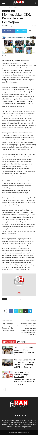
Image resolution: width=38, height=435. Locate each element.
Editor (6, 25)
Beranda (4, 8)
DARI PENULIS (21, 342)
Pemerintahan (13, 8)
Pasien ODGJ (30, 299)
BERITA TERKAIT (9, 342)
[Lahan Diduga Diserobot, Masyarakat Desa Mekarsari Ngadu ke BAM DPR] (7, 350)
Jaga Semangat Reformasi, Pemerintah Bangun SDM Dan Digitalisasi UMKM (10, 327)
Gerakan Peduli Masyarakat (17, 299)
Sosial (13, 11)
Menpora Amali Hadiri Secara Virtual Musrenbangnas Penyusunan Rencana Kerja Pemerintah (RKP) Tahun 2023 (28, 329)
